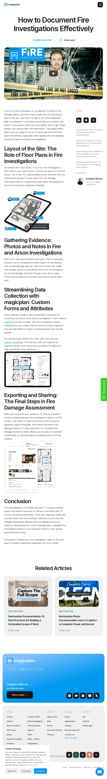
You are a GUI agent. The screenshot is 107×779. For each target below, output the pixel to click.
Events (50, 726)
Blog (49, 721)
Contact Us (69, 735)
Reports (31, 730)
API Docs (50, 735)
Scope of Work (34, 717)
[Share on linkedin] (78, 120)
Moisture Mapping (35, 721)
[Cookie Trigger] (103, 767)
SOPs (30, 735)
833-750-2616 (71, 738)
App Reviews (70, 721)
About (67, 717)
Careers (68, 726)
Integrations (33, 743)
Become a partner (72, 730)
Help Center (52, 717)
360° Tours (11, 730)
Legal (64, 767)
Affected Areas (34, 726)
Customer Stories (54, 730)
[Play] (53, 73)
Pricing (9, 717)
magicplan (9, 322)
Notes (9, 735)
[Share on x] (93, 120)
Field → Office (33, 739)
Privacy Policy (75, 767)
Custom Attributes (13, 342)
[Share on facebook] (86, 120)
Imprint (97, 767)
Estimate (10, 743)
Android (86, 721)
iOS (84, 717)
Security (87, 767)
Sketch (10, 721)
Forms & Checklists (14, 739)
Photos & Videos (13, 726)
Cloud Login (87, 726)
